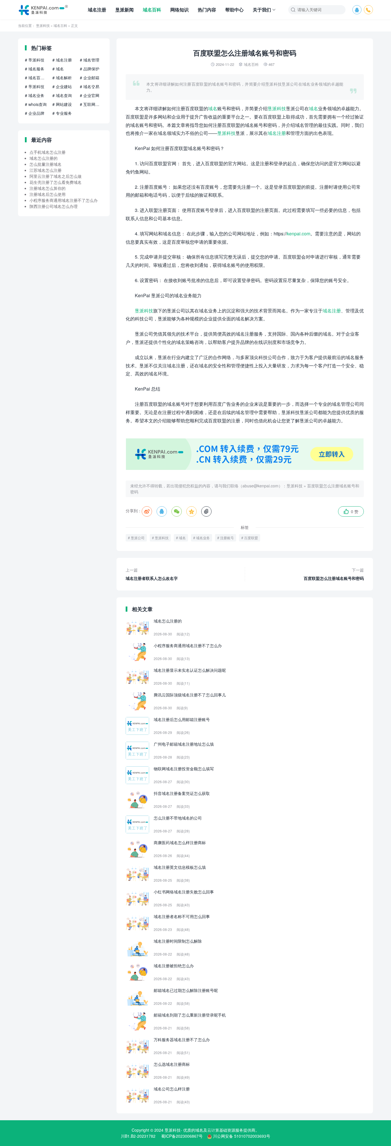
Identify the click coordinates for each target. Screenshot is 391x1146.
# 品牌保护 (89, 69)
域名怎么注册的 (43, 158)
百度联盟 (251, 537)
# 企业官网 (89, 95)
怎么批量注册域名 (45, 164)
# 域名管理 (89, 60)
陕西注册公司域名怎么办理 (53, 206)
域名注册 (97, 9)
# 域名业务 (34, 95)
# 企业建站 (62, 86)
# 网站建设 (62, 104)
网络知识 (179, 9)
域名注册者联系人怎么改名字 (152, 574)
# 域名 (58, 69)
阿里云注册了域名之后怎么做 (55, 176)
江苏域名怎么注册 (45, 170)
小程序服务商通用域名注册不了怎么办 (63, 200)
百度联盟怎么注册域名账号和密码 (334, 574)
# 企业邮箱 (89, 78)
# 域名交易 (89, 86)
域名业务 (203, 537)
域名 (212, 108)
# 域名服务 (34, 69)
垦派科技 (43, 25)
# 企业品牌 (34, 113)
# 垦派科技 (34, 60)
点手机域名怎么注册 (47, 152)
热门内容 (207, 9)
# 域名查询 (62, 95)
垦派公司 (138, 537)
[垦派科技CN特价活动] (245, 468)
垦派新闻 (124, 9)
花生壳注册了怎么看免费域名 (55, 182)
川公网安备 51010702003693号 (241, 1136)
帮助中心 (234, 9)
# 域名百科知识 (36, 78)
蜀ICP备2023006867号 (182, 1136)
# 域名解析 (62, 78)
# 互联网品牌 (91, 104)
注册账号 (227, 537)
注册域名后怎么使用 (47, 194)
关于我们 (262, 9)
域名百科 (152, 9)
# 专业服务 (62, 113)
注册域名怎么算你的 (47, 188)
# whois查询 (36, 104)
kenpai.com (298, 233)
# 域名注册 (62, 60)
